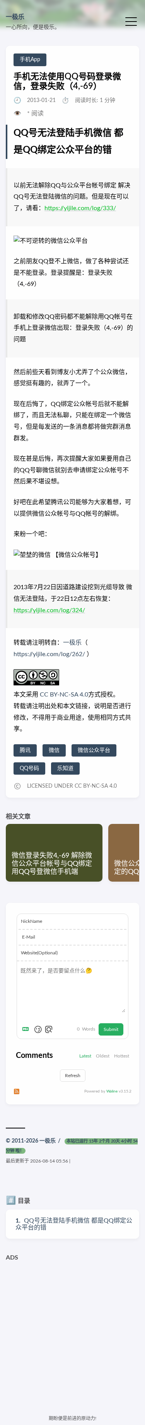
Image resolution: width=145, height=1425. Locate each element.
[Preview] (48, 1029)
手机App (30, 59)
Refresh (72, 1075)
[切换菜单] (131, 20)
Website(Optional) (39, 953)
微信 (54, 750)
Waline (112, 1091)
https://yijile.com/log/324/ (49, 610)
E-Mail (28, 937)
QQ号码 (29, 768)
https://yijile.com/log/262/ (49, 654)
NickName (31, 921)
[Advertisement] (72, 1337)
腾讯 (25, 750)
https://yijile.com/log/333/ (80, 208)
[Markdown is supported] (27, 1029)
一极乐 (15, 17)
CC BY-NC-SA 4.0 (63, 695)
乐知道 (65, 768)
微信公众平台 (94, 750)
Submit (111, 1029)
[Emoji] (38, 1029)
